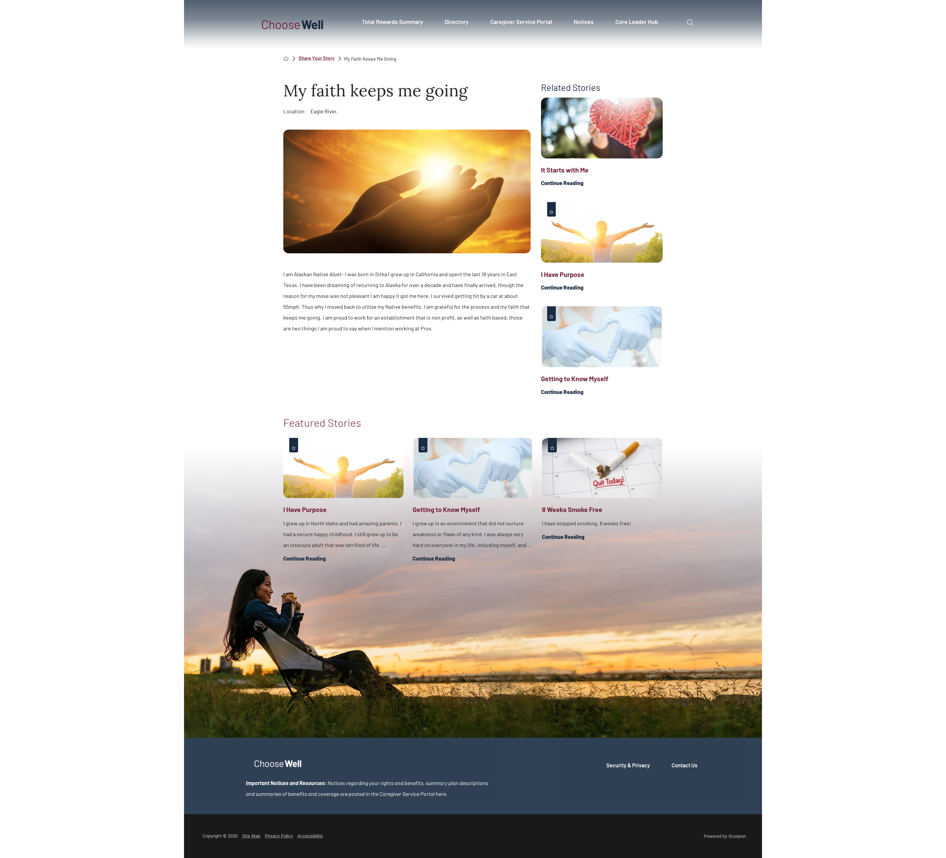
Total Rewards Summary (392, 21)
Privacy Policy (279, 836)
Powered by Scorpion (725, 836)
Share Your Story (317, 58)
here (441, 793)
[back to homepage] (286, 59)
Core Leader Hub (636, 21)
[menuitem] (395, 24)
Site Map (251, 836)
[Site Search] (690, 23)
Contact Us (684, 765)
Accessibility (310, 836)
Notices (584, 21)
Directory (456, 21)
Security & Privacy (628, 765)
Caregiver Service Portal (521, 21)
